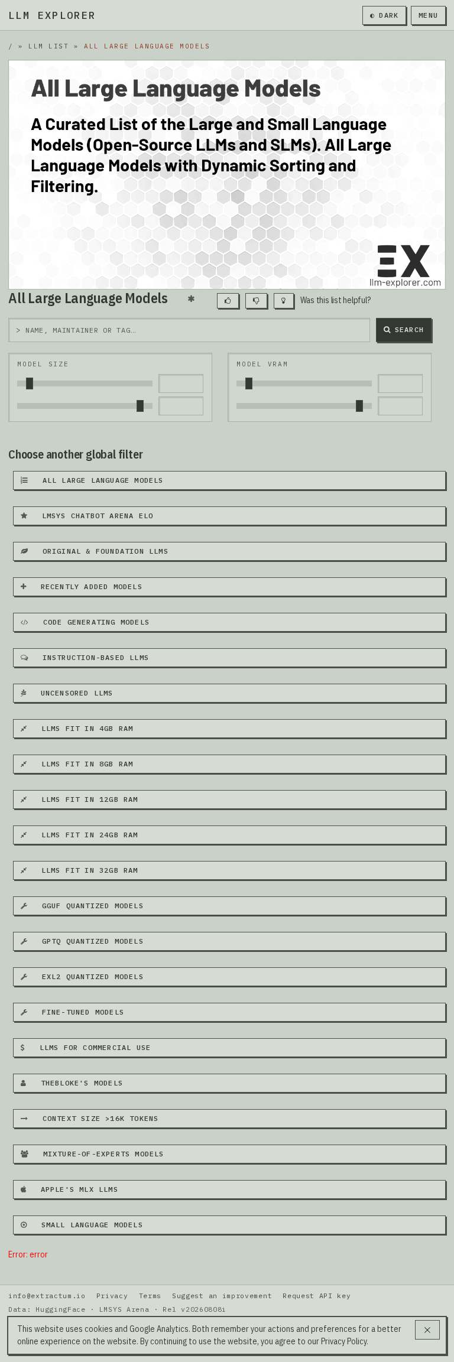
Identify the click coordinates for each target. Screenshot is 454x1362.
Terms (150, 1295)
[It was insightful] (284, 300)
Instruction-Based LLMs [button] (91, 657)
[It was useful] (228, 300)
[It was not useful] (256, 300)
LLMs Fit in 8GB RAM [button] (82, 763)
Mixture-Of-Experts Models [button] (98, 1153)
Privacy (112, 1295)
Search (409, 329)
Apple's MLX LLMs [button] (74, 1189)
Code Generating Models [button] (91, 621)
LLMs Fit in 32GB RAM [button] (84, 870)
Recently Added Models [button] (86, 586)
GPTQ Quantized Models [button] (88, 941)
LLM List (48, 46)
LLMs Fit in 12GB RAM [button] (84, 799)
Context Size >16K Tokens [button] (95, 1118)
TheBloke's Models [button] (77, 1082)
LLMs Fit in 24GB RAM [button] (84, 834)
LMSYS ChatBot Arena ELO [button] (92, 515)
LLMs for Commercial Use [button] (90, 1047)
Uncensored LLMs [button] (72, 692)
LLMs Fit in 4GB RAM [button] (82, 728)
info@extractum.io (47, 1295)
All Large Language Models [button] (98, 480)
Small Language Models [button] (87, 1224)
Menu (428, 15)
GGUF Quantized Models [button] (88, 905)
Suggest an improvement (222, 1295)
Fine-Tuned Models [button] (78, 1011)
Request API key (317, 1295)
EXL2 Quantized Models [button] (88, 976)
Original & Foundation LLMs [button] (100, 551)
